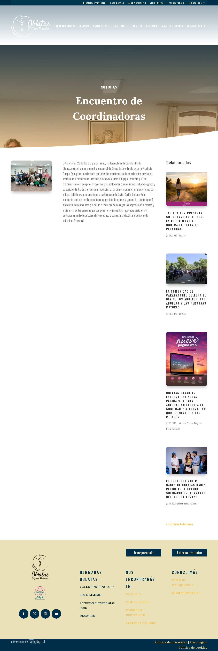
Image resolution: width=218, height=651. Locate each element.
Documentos (117, 3)
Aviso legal (197, 642)
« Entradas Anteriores (179, 524)
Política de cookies (193, 647)
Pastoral (120, 26)
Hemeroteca (195, 3)
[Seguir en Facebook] (23, 614)
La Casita (182, 423)
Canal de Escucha (172, 26)
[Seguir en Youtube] (56, 614)
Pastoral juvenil (138, 602)
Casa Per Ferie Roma (141, 623)
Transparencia (175, 3)
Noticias (151, 26)
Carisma (84, 26)
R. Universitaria (137, 3)
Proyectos (100, 26)
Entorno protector (189, 552)
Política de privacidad (171, 642)
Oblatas (190, 423)
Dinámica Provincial (94, 3)
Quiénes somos (65, 26)
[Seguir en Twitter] (34, 614)
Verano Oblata (196, 26)
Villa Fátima (157, 3)
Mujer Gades (183, 503)
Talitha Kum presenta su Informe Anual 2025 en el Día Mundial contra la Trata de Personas (185, 221)
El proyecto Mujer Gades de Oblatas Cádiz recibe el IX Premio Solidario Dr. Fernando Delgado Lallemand (186, 489)
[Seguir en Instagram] (45, 614)
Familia (137, 26)
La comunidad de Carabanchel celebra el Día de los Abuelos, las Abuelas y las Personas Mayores (186, 299)
